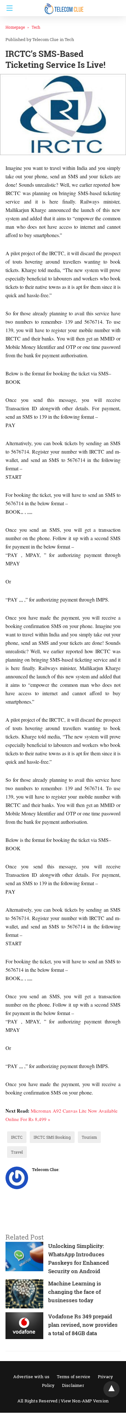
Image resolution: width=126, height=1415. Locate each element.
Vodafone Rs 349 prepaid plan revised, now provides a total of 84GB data (83, 1325)
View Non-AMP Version (85, 1401)
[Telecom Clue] (64, 6)
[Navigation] (8, 8)
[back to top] (111, 1389)
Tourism (89, 1137)
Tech (36, 27)
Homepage (15, 27)
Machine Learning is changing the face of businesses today (74, 1292)
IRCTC (17, 1137)
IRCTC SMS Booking (52, 1137)
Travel (17, 1152)
